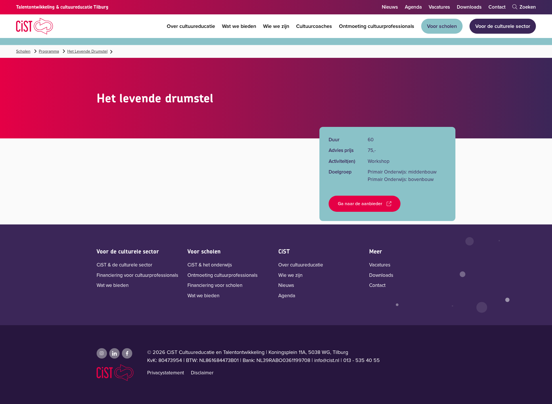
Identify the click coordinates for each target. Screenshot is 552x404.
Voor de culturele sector (502, 26)
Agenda (413, 7)
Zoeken (527, 7)
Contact (496, 7)
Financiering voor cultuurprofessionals (137, 275)
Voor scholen (442, 26)
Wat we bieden (239, 26)
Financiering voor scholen (214, 285)
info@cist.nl (326, 360)
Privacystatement (165, 372)
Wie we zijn (276, 26)
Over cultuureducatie (191, 26)
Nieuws (390, 7)
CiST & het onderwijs (209, 264)
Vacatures (439, 7)
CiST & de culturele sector (124, 264)
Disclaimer (202, 372)
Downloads (469, 7)
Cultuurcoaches (314, 26)
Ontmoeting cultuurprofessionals (376, 26)
